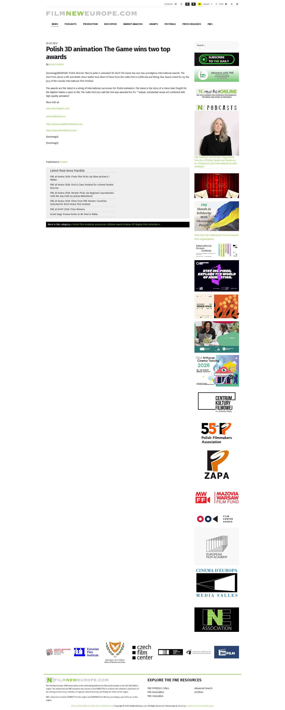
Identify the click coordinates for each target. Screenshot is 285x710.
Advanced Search (203, 688)
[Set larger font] (237, 4)
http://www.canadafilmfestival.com (64, 124)
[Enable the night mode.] (181, 4)
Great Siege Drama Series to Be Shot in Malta (74, 214)
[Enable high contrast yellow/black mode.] (199, 4)
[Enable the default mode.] (176, 4)
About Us (108, 706)
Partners (88, 706)
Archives (198, 692)
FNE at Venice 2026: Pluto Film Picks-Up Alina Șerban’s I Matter (80, 178)
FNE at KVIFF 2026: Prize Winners (67, 209)
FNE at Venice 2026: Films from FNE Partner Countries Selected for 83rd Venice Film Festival (78, 203)
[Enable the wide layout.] (216, 4)
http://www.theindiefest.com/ (61, 130)
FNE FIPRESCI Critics (158, 688)
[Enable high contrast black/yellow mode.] (193, 4)
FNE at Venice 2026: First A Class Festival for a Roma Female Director (81, 186)
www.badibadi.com (55, 116)
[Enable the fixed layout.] (211, 4)
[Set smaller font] (226, 4)
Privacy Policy (77, 706)
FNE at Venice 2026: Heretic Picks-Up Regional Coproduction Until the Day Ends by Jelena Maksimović (82, 195)
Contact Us (99, 706)
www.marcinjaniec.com (57, 108)
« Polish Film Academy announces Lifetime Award (96, 224)
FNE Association (155, 692)
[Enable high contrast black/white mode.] (187, 4)
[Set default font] (232, 4)
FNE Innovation (155, 696)
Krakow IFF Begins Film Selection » (141, 224)
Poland (63, 162)
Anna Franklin (56, 64)
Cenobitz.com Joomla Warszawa (200, 706)
